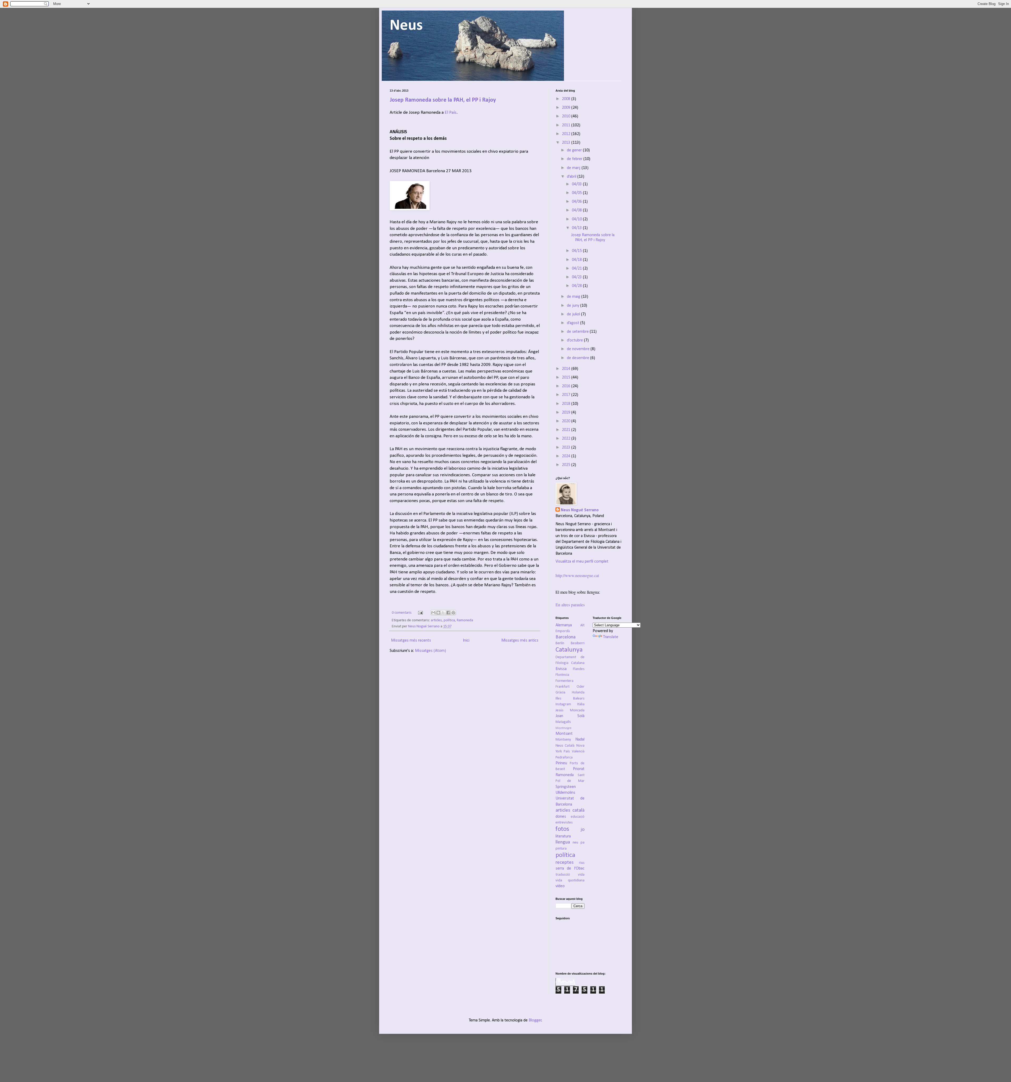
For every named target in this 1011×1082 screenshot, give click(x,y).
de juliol (574, 314)
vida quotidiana (570, 880)
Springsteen (566, 787)
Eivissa (561, 669)
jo (582, 829)
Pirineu (561, 763)
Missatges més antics (519, 640)
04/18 (577, 260)
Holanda (578, 692)
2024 (566, 456)
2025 (566, 465)
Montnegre (564, 728)
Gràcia (560, 692)
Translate (610, 637)
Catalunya (569, 650)
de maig (574, 297)
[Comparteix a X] (443, 612)
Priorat (578, 769)
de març (574, 168)
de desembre (578, 358)
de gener (575, 150)
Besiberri (577, 643)
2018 (566, 404)
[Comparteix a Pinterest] (453, 612)
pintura (561, 849)
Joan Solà (570, 716)
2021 (566, 430)
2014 (566, 369)
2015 (566, 377)
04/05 (577, 193)
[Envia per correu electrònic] (433, 612)
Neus (406, 26)
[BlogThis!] (438, 612)
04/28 (577, 286)
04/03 (577, 184)
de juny (573, 306)
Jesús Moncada (570, 710)
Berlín (560, 643)
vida (581, 875)
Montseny (563, 740)
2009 (566, 108)
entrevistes (564, 823)
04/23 (577, 277)
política (449, 620)
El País (451, 112)
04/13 (577, 228)
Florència (562, 675)
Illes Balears (570, 699)
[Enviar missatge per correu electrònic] (419, 613)
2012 (566, 134)
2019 (566, 412)
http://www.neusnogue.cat (577, 575)
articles (436, 620)
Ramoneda (465, 620)
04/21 (577, 268)
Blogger (535, 1020)
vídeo (560, 886)
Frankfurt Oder (570, 687)
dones (561, 817)
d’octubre (575, 340)
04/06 (577, 202)
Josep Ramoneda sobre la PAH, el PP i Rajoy (443, 100)
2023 (566, 447)
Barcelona (566, 637)
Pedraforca (564, 758)
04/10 (577, 219)
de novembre (579, 349)
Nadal (579, 739)
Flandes (578, 669)
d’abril (572, 177)
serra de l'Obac (570, 868)
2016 (566, 386)
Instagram (563, 704)
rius (581, 863)
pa (582, 843)
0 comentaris (402, 613)
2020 (566, 421)
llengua (563, 842)
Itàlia (580, 704)
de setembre (578, 332)
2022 (566, 438)
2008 (566, 99)
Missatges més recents (411, 640)
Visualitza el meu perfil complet (582, 561)
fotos (562, 829)
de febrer (575, 159)
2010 (566, 116)
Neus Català (565, 746)
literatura (563, 836)
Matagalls (563, 722)
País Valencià (574, 751)
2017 (566, 395)
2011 (566, 125)
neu (575, 843)
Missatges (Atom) (430, 651)
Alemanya (564, 625)
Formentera (564, 681)
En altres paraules (570, 604)
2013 (566, 143)
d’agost (573, 323)
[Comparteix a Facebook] (448, 612)
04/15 (577, 251)
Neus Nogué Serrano (424, 626)
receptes (565, 862)
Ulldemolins (565, 793)
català (578, 810)
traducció (563, 875)
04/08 (577, 210)
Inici (466, 640)
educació (577, 817)
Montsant (564, 734)
